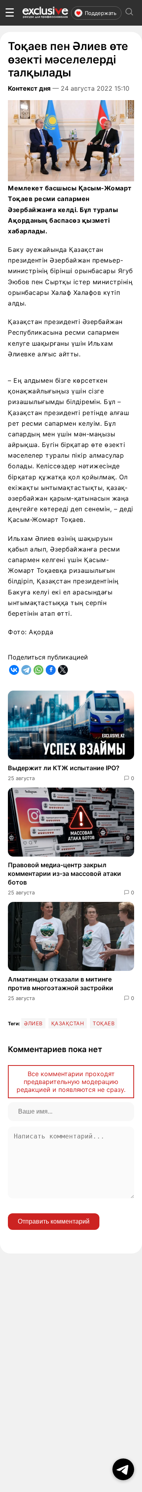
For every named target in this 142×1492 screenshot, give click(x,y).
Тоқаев (103, 1023)
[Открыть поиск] (129, 13)
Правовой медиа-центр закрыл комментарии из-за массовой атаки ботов (64, 874)
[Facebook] (51, 670)
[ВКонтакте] (14, 670)
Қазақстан (67, 1023)
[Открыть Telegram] (123, 1469)
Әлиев (33, 1023)
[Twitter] (63, 670)
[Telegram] (26, 670)
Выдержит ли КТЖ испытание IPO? (64, 768)
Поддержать (100, 13)
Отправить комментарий (54, 1221)
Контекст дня (29, 88)
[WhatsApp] (38, 670)
